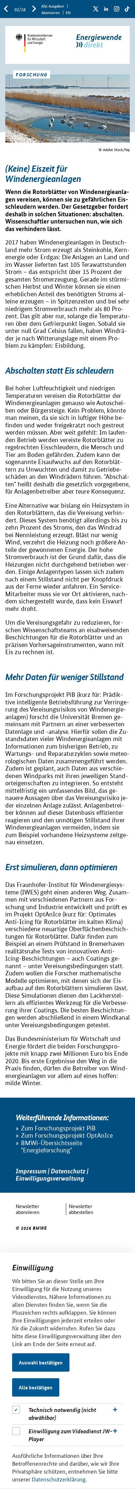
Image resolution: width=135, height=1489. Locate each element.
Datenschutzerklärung (59, 1479)
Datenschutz (68, 1171)
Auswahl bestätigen (41, 1362)
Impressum (31, 1171)
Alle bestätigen (35, 1387)
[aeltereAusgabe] (6, 9)
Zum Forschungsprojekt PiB (58, 1128)
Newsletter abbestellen (81, 1209)
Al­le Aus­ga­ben (52, 6)
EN (68, 12)
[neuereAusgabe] (34, 9)
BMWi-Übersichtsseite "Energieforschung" (51, 1146)
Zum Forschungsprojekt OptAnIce (67, 1135)
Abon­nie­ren (50, 12)
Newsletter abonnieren (27, 1209)
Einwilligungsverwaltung (50, 1178)
